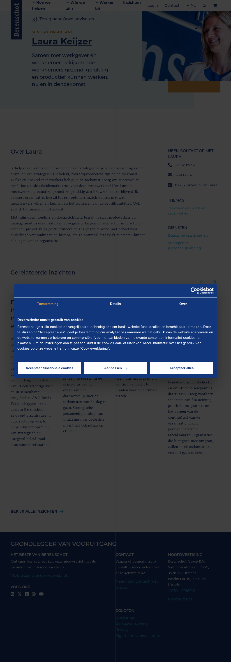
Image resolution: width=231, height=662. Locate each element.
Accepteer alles (181, 368)
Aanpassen (113, 368)
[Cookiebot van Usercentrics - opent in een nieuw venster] (194, 290)
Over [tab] (183, 303)
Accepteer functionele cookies (49, 368)
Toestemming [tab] (47, 303)
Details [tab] (115, 303)
